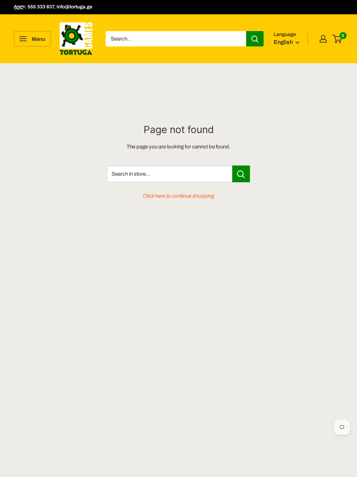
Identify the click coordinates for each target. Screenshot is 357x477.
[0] (337, 39)
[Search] (255, 38)
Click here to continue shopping (178, 196)
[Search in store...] (241, 174)
